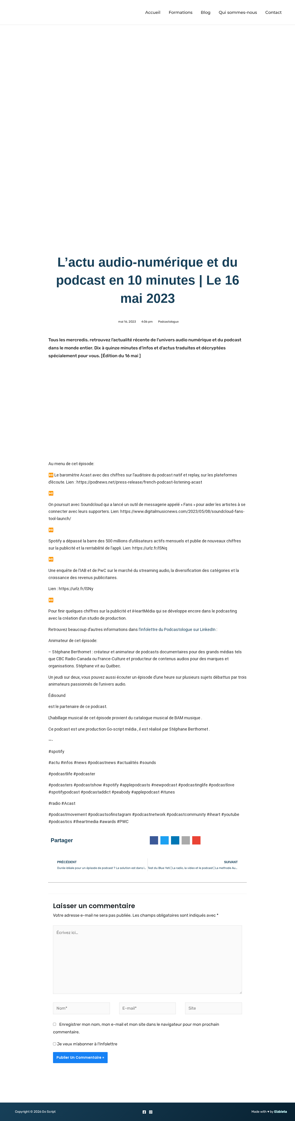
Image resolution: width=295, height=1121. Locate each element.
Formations (180, 12)
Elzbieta (280, 1112)
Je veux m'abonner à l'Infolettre (86, 1044)
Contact (273, 12)
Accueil (152, 12)
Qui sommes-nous (238, 12)
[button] (154, 840)
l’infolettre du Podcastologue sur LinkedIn (177, 629)
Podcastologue (168, 321)
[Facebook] (144, 1112)
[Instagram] (151, 1112)
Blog (205, 12)
